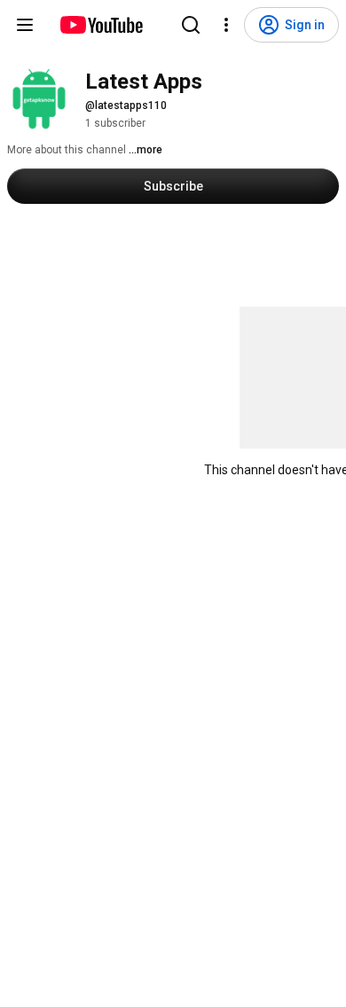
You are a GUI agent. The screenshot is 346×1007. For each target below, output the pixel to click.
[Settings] (226, 24)
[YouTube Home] (100, 25)
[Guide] (24, 24)
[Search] (190, 24)
